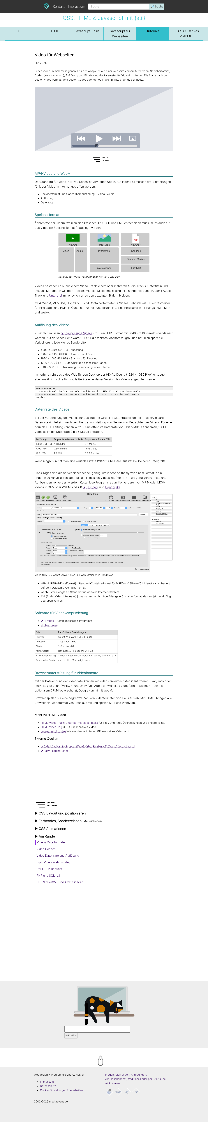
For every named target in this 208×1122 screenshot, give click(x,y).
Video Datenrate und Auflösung (58, 855)
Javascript (87, 31)
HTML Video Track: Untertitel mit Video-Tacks (69, 722)
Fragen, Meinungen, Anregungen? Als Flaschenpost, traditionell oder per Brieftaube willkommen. (135, 1079)
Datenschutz (48, 1086)
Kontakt (59, 6)
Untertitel (55, 295)
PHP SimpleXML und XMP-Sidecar (60, 882)
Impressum (76, 6)
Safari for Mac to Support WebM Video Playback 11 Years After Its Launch (90, 746)
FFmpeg (92, 487)
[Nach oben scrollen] (113, 1061)
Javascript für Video (53, 731)
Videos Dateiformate (51, 842)
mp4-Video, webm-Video (53, 862)
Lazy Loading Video (56, 750)
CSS (21, 31)
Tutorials (152, 31)
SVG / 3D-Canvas (186, 33)
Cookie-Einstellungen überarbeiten (61, 1090)
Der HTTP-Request (49, 869)
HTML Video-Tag (51, 727)
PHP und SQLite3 (48, 875)
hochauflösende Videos (76, 333)
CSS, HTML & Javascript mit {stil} (104, 18)
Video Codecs (46, 849)
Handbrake (112, 487)
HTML (54, 31)
